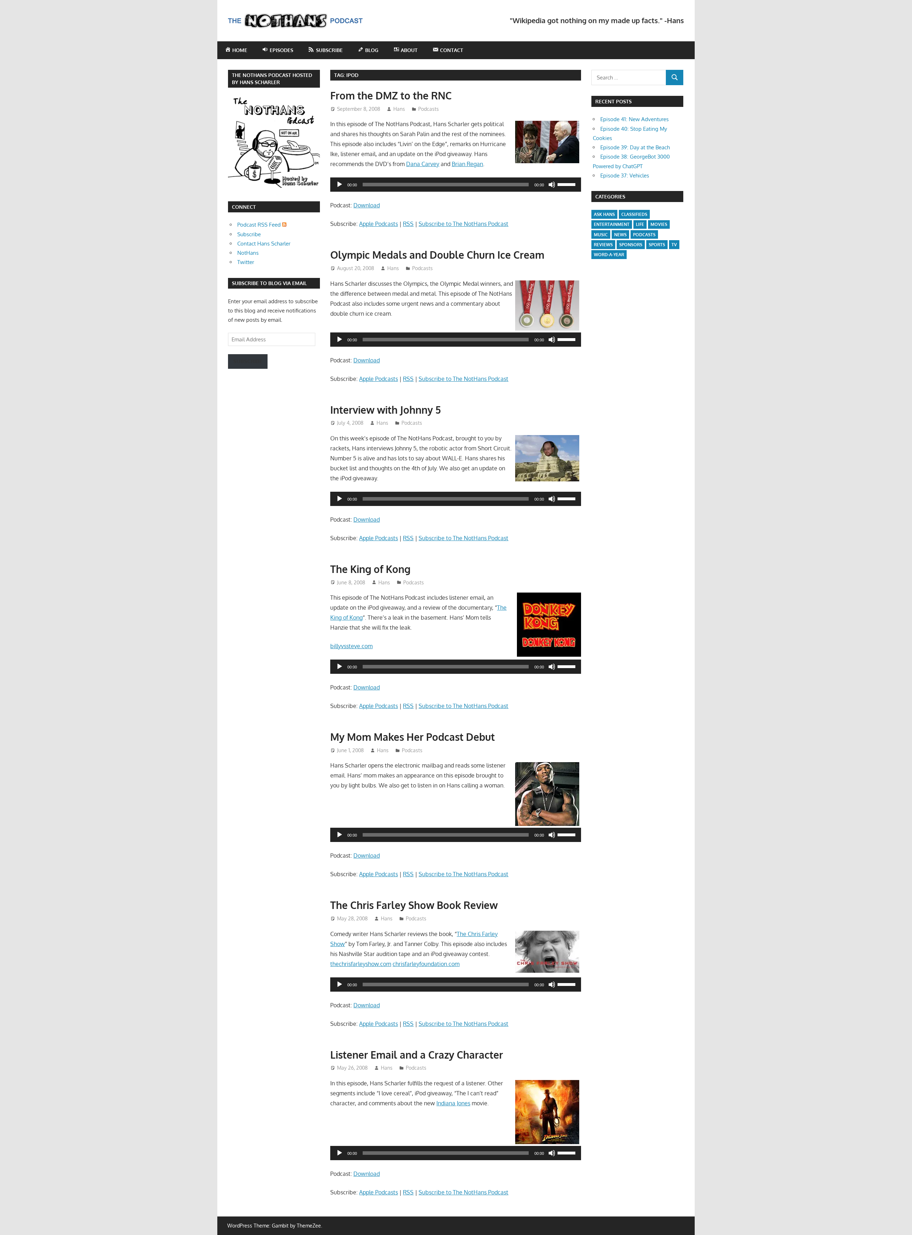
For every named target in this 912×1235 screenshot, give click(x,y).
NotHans (248, 252)
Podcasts (428, 109)
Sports (657, 244)
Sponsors (630, 244)
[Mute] (551, 184)
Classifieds (634, 214)
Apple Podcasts (378, 223)
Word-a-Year (609, 254)
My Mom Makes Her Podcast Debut (412, 736)
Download (366, 205)
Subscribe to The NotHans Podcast (463, 223)
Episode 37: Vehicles (624, 175)
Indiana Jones (453, 1103)
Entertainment (611, 224)
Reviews (603, 244)
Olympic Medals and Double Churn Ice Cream (437, 254)
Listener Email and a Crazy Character (416, 1054)
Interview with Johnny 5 (385, 409)
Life (640, 224)
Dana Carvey (422, 163)
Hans (399, 109)
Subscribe (249, 234)
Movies (659, 224)
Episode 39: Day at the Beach (635, 147)
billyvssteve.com (351, 646)
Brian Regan (467, 163)
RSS (408, 223)
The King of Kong (370, 569)
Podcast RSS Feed (259, 224)
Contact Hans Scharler (263, 243)
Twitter (245, 262)
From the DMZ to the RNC (391, 95)
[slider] (567, 183)
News (620, 234)
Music (601, 234)
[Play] (339, 184)
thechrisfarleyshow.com (360, 963)
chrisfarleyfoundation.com (426, 963)
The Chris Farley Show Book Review (414, 905)
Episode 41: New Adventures (634, 119)
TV (674, 244)
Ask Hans (604, 214)
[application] (455, 184)
